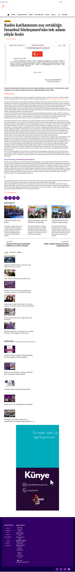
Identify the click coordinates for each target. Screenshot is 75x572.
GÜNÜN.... (53, 14)
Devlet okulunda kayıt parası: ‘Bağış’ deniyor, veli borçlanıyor (18, 318)
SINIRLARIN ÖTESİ (22, 14)
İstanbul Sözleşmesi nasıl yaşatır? (12, 221)
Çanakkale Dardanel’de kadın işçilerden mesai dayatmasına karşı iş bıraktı (17, 265)
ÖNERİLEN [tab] (19, 252)
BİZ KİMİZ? (64, 14)
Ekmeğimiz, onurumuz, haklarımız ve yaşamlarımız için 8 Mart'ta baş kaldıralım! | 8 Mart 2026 (19, 421)
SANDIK (31, 14)
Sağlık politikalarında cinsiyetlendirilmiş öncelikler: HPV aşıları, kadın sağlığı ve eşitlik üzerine (19, 332)
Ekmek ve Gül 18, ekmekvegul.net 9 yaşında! (18, 404)
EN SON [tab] (6, 252)
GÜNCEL (13, 14)
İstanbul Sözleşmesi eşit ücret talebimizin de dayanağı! (37, 221)
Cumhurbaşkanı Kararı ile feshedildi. (58, 99)
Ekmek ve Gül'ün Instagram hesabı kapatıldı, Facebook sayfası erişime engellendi (18, 356)
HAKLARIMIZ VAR (39, 14)
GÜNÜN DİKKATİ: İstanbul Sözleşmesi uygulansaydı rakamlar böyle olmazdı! (60, 221)
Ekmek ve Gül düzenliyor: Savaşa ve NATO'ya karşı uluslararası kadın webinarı (18, 373)
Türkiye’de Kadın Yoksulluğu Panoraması (17, 389)
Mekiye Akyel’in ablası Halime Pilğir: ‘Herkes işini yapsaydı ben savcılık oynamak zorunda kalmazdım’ (19, 305)
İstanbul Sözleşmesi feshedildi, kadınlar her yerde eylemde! (18, 245)
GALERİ (47, 14)
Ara (59, 14)
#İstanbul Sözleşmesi (11, 192)
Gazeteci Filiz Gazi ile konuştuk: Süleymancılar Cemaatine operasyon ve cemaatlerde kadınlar (17, 291)
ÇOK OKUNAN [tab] (12, 252)
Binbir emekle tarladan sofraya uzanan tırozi (17, 278)
